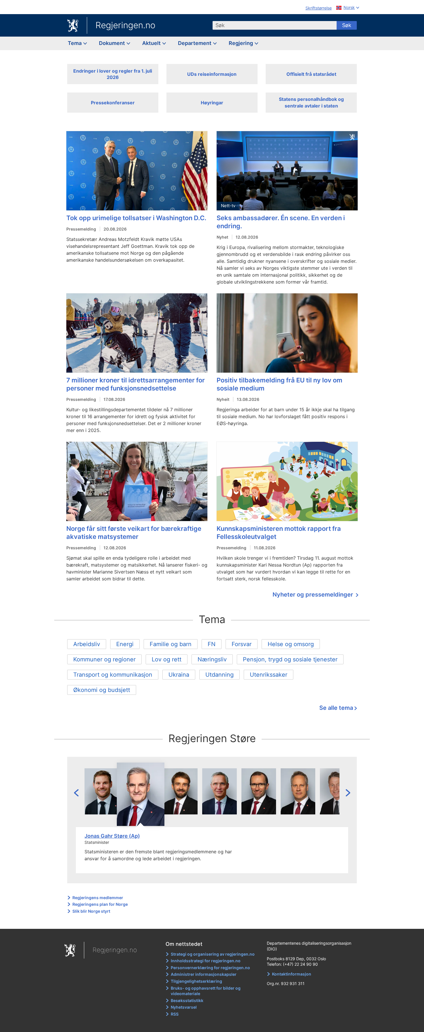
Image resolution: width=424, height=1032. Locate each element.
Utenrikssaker (268, 674)
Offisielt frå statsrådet (311, 74)
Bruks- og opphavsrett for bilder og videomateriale (206, 991)
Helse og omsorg (291, 644)
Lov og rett (166, 659)
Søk (346, 25)
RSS (175, 1014)
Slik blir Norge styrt (91, 911)
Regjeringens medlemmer (97, 897)
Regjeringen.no (125, 25)
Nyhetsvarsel (184, 1007)
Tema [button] (75, 43)
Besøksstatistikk (187, 1000)
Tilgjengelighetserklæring (196, 981)
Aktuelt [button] (152, 43)
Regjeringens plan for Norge (100, 904)
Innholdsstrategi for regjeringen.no (206, 960)
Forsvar (242, 644)
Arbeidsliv (86, 644)
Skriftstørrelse (318, 7)
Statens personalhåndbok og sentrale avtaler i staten (311, 102)
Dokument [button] (112, 43)
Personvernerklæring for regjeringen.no (210, 967)
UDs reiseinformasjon (212, 74)
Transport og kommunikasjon (112, 674)
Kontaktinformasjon (291, 973)
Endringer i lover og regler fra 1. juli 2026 (112, 74)
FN (211, 644)
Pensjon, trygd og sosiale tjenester (290, 659)
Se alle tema (336, 707)
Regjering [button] (241, 43)
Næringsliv (212, 659)
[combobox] (275, 25)
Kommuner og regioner (104, 659)
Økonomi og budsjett (101, 689)
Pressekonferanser (113, 102)
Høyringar (212, 102)
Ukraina (178, 674)
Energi (125, 644)
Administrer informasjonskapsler (204, 974)
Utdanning (219, 674)
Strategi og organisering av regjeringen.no (213, 954)
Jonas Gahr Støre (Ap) (112, 836)
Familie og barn (171, 644)
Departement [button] (195, 43)
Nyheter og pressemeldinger (313, 594)
